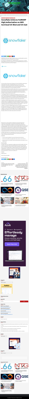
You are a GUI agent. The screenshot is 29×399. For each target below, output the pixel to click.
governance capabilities (11, 106)
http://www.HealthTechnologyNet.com (6, 314)
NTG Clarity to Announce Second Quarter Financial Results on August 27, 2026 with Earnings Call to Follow (21, 184)
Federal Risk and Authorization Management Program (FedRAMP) (12, 83)
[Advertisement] (14, 7)
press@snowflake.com (4, 157)
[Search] (27, 12)
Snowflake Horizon (4, 107)
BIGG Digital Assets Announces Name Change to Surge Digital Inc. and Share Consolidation (6, 206)
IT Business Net (14, 3)
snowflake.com (15, 150)
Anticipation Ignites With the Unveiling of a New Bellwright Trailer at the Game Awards (7, 164)
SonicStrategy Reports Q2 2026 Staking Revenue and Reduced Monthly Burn (6, 195)
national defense (23, 138)
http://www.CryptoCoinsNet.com (6, 311)
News (1, 181)
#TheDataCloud (20, 60)
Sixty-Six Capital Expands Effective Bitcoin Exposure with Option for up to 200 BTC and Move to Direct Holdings (7, 184)
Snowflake (25, 60)
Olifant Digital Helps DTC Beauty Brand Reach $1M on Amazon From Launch (20, 205)
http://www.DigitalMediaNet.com (6, 309)
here (23, 137)
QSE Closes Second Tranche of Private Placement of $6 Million (20, 195)
